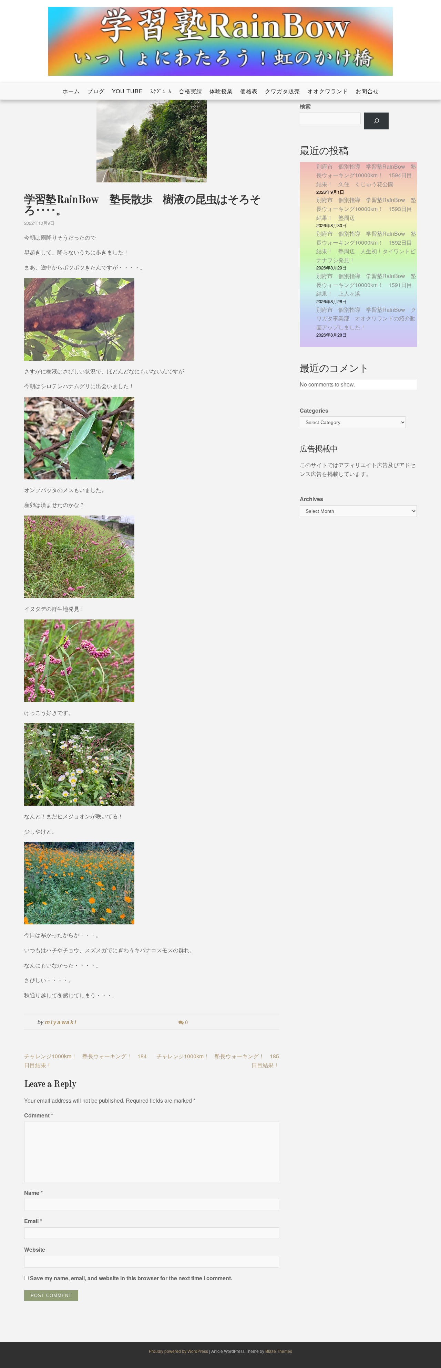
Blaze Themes (278, 1351)
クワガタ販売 (282, 91)
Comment (38, 1115)
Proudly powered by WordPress (179, 1351)
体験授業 (221, 91)
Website (34, 1249)
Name (33, 1193)
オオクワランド (327, 91)
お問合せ (367, 91)
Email (33, 1221)
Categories (314, 410)
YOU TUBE (127, 91)
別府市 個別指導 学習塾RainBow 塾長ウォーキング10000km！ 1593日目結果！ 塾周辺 (366, 208)
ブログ (96, 91)
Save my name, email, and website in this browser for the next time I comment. (131, 1278)
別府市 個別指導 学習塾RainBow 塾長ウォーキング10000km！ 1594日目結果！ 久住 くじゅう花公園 (366, 175)
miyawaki (61, 1022)
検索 (305, 106)
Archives (311, 499)
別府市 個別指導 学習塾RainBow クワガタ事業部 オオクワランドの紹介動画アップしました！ (366, 318)
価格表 (249, 91)
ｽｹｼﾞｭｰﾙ (161, 91)
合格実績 (190, 91)
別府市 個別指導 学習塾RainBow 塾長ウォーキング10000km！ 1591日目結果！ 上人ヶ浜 (366, 284)
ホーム (71, 91)
